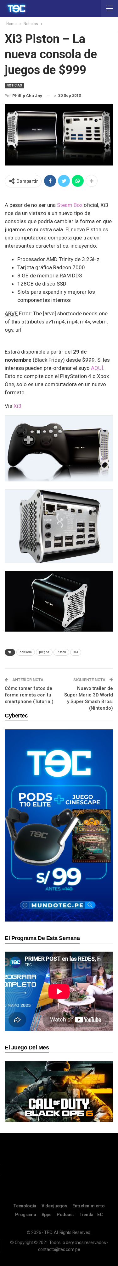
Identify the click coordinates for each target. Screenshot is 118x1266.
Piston (61, 652)
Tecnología (24, 1205)
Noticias (14, 85)
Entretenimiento (88, 1205)
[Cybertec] (59, 825)
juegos (44, 652)
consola (26, 652)
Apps (47, 1214)
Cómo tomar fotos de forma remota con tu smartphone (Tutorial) (29, 695)
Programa (25, 1214)
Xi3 (17, 406)
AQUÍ (97, 368)
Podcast (65, 1214)
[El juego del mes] (59, 1091)
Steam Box (69, 205)
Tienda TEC (91, 1214)
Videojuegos (54, 1205)
